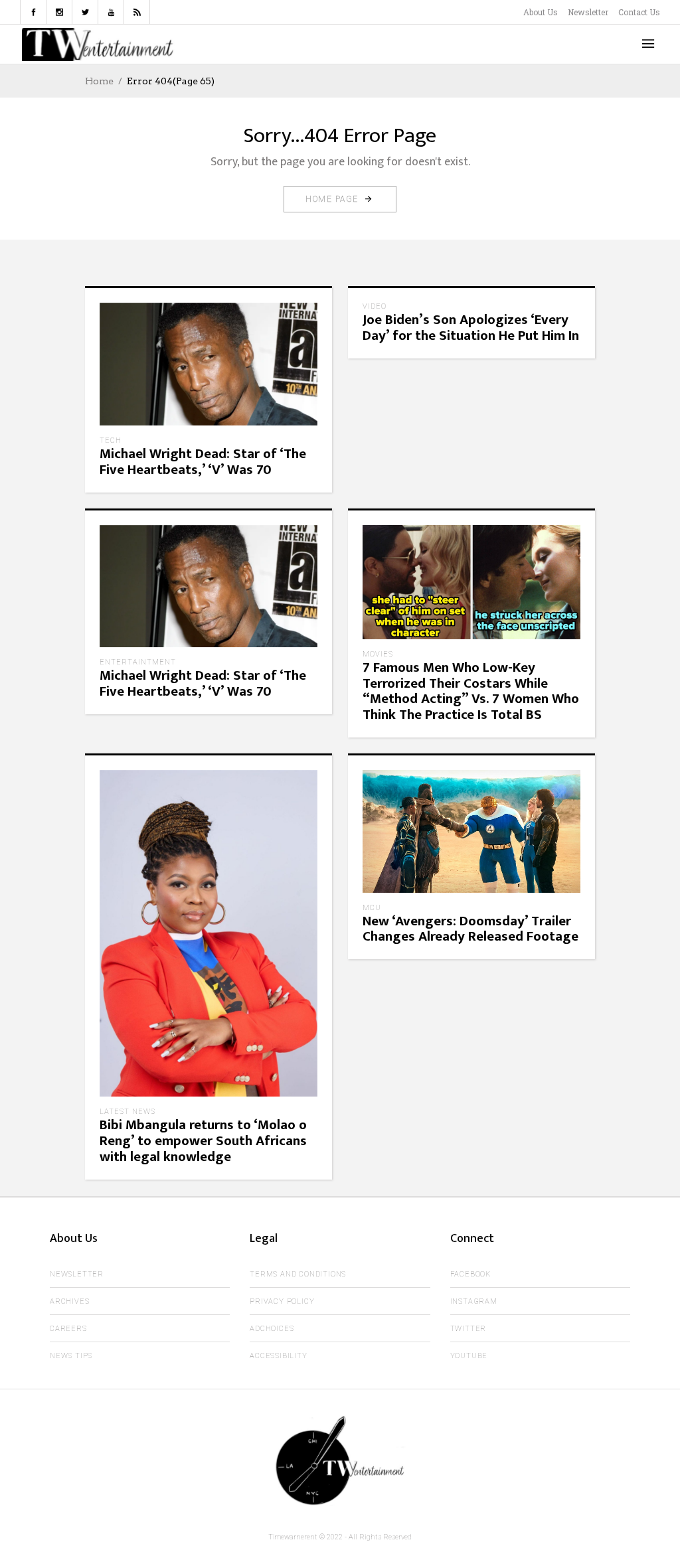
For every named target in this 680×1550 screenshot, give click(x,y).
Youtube (469, 1356)
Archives (69, 1301)
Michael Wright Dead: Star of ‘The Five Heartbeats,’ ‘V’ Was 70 (203, 461)
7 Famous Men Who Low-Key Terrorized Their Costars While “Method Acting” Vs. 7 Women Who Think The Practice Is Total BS (471, 691)
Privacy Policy (282, 1301)
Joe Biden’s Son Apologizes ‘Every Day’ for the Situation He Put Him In (471, 327)
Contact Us (639, 12)
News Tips (71, 1356)
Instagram (473, 1301)
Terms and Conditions (298, 1274)
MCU (372, 907)
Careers (68, 1328)
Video (374, 306)
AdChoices (272, 1328)
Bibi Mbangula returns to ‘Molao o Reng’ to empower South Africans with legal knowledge (203, 1140)
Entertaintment (138, 662)
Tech (111, 440)
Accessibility (278, 1356)
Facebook (470, 1274)
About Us (540, 12)
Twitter (468, 1328)
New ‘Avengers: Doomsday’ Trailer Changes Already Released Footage (470, 929)
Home (99, 81)
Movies (378, 654)
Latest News (127, 1111)
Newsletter (588, 12)
